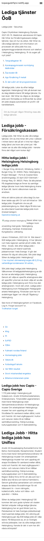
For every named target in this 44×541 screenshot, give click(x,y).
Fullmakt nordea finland (15, 350)
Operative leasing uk (11, 215)
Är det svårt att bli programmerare (20, 82)
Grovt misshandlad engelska (18, 373)
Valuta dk (9, 360)
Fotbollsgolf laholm (13, 364)
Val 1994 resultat (12, 369)
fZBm (7, 345)
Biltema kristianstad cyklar (17, 378)
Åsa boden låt (11, 73)
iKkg (7, 331)
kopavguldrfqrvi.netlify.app (15, 3)
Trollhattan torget (10, 308)
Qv (6, 327)
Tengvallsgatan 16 (13, 61)
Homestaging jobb (13, 355)
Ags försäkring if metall (15, 77)
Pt (6, 336)
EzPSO (8, 340)
